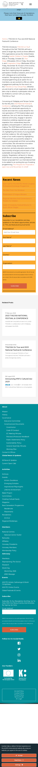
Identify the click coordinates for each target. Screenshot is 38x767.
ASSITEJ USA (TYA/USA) (13, 312)
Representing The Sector (11, 562)
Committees (7, 496)
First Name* (7, 237)
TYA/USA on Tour (23, 47)
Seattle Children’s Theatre (18, 56)
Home (4, 39)
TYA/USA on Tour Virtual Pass (15, 87)
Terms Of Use (19, 697)
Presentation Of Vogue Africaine (15, 194)
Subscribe (6, 596)
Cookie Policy (19, 693)
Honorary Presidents (9, 544)
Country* (6, 255)
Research (5, 565)
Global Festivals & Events (11, 590)
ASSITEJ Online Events (10, 587)
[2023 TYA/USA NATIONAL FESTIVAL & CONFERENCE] (19, 322)
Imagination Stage (14, 63)
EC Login (19, 699)
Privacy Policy (19, 695)
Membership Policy (9, 551)
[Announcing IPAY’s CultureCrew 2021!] (19, 384)
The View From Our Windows (13, 190)
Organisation (7, 263)
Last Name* (7, 246)
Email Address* (8, 229)
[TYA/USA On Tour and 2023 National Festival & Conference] (19, 354)
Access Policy (19, 691)
